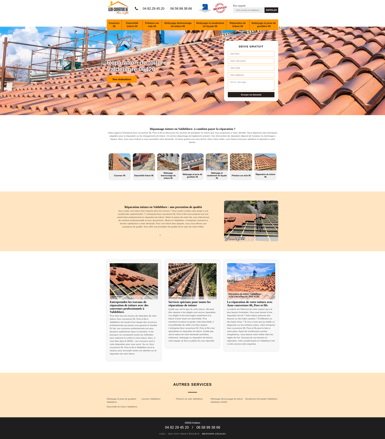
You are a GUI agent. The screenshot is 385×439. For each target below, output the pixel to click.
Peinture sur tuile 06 (152, 25)
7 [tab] (172, 235)
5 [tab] (166, 235)
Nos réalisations (122, 79)
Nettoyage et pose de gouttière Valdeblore (121, 400)
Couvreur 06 (114, 25)
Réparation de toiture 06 (238, 25)
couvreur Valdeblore (150, 399)
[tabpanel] (163, 218)
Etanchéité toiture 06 (132, 25)
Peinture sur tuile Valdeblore (189, 399)
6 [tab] (169, 235)
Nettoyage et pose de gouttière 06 (264, 25)
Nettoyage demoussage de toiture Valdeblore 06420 (227, 400)
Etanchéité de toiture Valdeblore (122, 406)
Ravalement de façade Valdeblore (261, 399)
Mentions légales (214, 434)
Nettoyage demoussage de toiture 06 (178, 25)
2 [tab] (157, 235)
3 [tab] (160, 235)
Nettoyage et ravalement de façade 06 (210, 25)
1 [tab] (154, 235)
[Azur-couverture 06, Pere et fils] (118, 8)
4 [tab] (163, 235)
